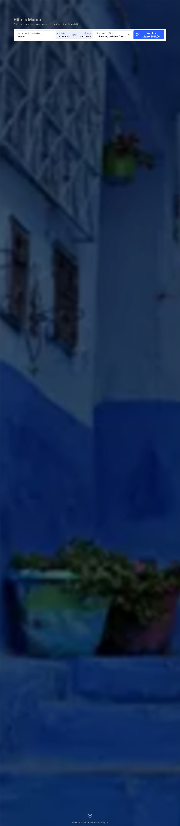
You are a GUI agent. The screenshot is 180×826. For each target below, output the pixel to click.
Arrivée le (61, 33)
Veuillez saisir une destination (30, 33)
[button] (148, 4)
